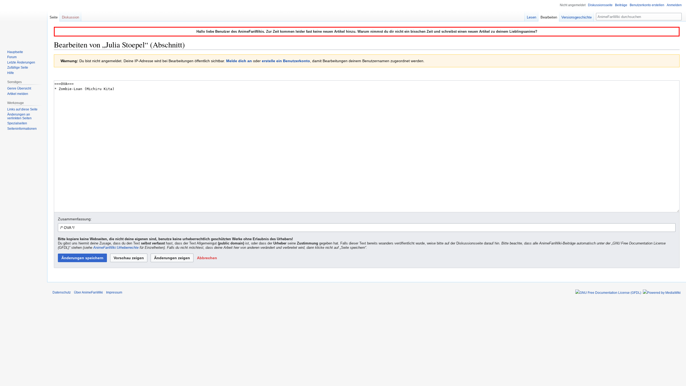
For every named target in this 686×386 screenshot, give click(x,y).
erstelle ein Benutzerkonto (286, 61)
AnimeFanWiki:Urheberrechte (116, 248)
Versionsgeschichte (576, 17)
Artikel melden (17, 94)
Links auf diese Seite (22, 109)
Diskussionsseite (600, 5)
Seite (54, 17)
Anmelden (674, 5)
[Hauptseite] (23, 21)
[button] (207, 258)
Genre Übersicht (19, 88)
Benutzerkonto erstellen (647, 5)
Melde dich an (239, 61)
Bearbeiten (548, 17)
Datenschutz (62, 292)
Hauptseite (15, 52)
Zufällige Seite (17, 67)
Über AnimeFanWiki (88, 292)
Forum (12, 57)
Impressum (114, 292)
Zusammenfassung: (75, 219)
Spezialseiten (17, 123)
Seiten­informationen (22, 129)
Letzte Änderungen (21, 62)
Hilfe (10, 73)
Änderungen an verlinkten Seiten (19, 116)
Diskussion (70, 17)
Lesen (531, 17)
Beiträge (621, 5)
